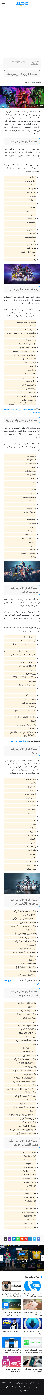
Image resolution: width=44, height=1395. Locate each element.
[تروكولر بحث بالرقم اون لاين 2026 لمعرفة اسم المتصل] (11, 1342)
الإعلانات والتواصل (22, 1390)
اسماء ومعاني (22, 1255)
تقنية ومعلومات (20, 61)
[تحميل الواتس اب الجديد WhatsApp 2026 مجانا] (32, 1342)
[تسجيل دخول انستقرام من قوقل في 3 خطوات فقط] (11, 1286)
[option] (22, 1258)
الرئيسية (32, 61)
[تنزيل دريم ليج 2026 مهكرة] (11, 1323)
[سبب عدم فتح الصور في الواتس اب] (32, 1361)
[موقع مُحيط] (22, 3)
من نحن (35, 1387)
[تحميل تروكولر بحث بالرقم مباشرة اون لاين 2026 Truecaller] (32, 1286)
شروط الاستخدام (12, 1387)
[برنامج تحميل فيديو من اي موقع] (32, 1323)
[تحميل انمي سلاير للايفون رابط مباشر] (32, 1304)
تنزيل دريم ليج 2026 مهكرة (11, 1331)
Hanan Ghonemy (36, 82)
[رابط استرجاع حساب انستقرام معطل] (11, 1361)
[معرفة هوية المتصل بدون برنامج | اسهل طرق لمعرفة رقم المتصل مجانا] (11, 1304)
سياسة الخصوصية (25, 1387)
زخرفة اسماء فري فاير (22, 1260)
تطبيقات (35, 64)
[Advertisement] (22, 31)
